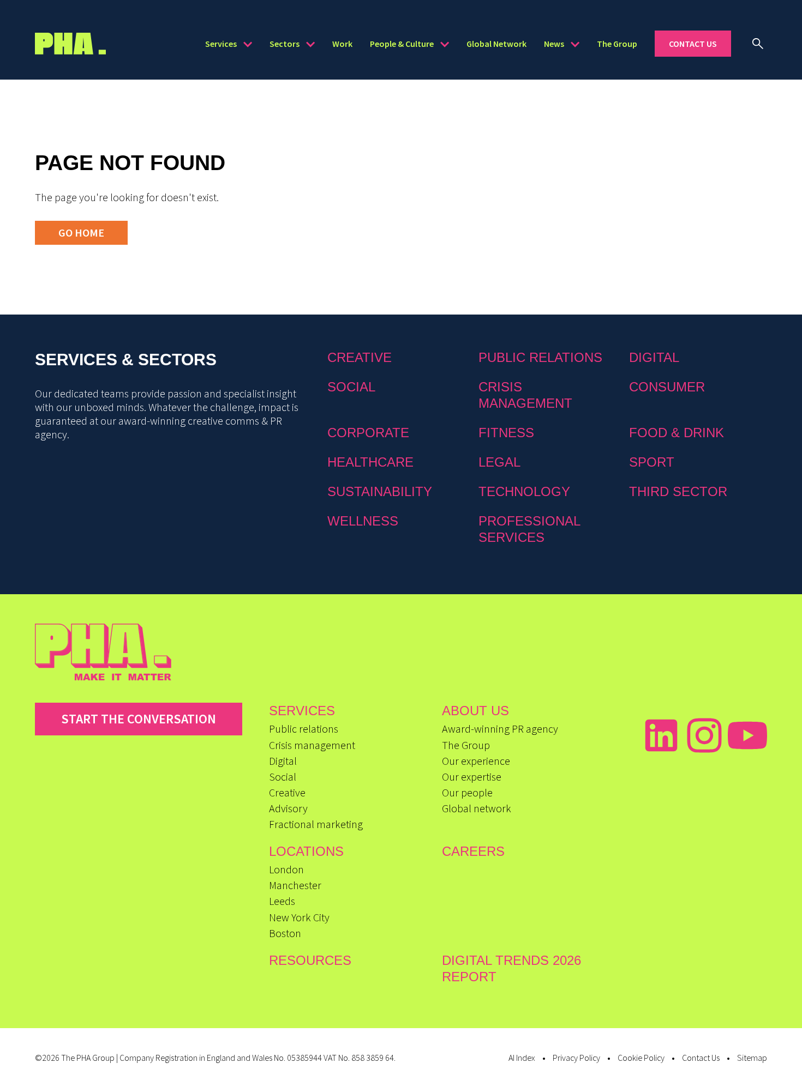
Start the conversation (138, 718)
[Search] (758, 43)
